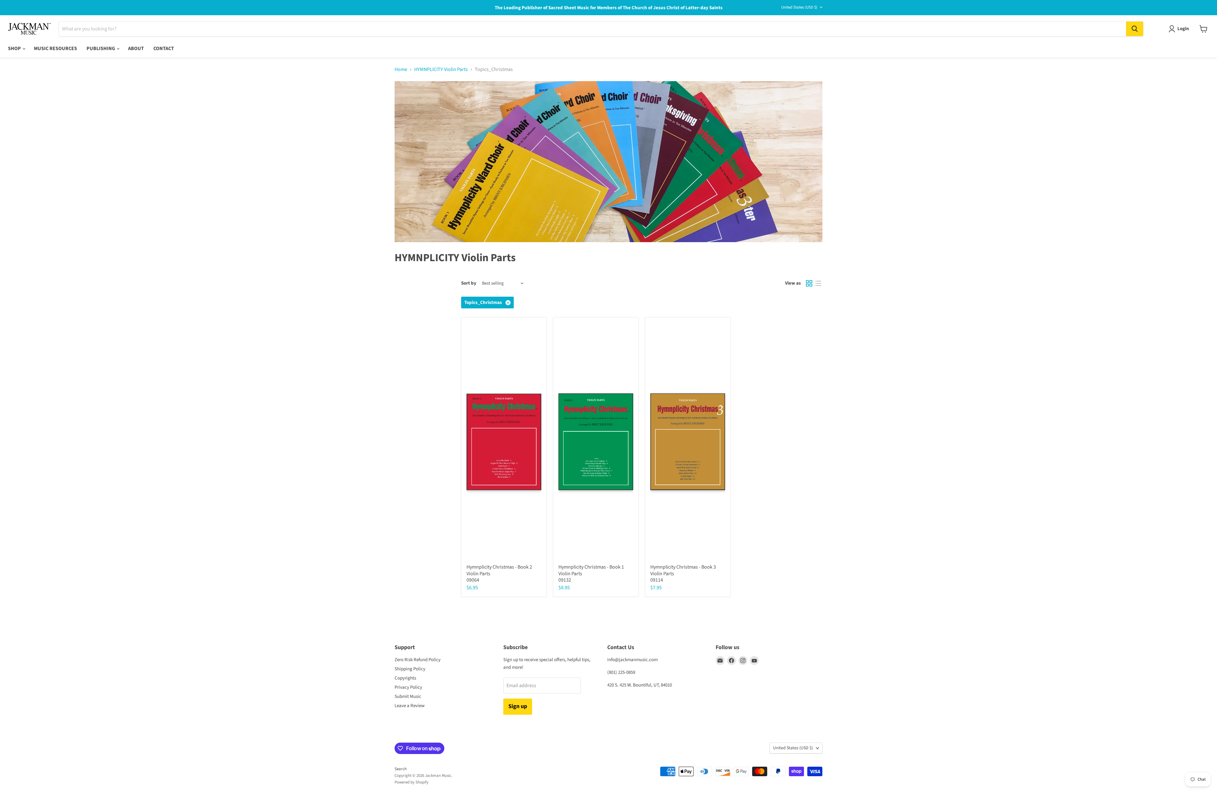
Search (401, 769)
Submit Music (408, 696)
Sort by (468, 283)
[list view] (818, 283)
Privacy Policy (408, 687)
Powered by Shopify (411, 782)
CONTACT (163, 48)
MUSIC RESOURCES (55, 48)
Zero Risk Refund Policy (418, 659)
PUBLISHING (101, 48)
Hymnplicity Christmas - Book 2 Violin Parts (499, 570)
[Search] (1134, 29)
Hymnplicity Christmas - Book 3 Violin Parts (683, 570)
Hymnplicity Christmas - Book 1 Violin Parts (591, 570)
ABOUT (136, 48)
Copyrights (405, 678)
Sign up (517, 706)
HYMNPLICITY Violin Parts (441, 69)
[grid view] (809, 283)
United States (799, 7)
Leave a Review (410, 705)
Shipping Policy (410, 669)
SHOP (15, 48)
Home (401, 69)
